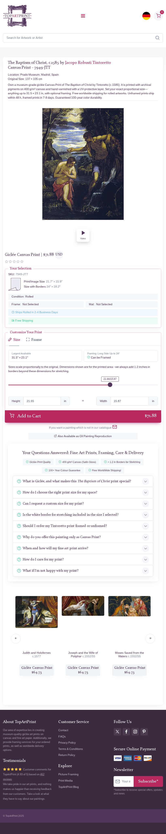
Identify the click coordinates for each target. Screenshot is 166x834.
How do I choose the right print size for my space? (60, 492)
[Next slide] (150, 639)
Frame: (25, 304)
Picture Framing (68, 774)
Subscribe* (148, 781)
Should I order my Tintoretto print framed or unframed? (65, 526)
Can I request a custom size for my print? (53, 503)
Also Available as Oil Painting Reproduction (85, 436)
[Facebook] (126, 731)
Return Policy (66, 755)
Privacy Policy (67, 742)
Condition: (22, 296)
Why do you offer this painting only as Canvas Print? (62, 537)
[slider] (110, 384)
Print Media (65, 780)
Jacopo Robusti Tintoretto (88, 63)
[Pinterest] (144, 731)
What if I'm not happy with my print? (50, 570)
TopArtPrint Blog (68, 787)
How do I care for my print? (43, 559)
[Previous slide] (16, 639)
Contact (63, 730)
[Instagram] (135, 731)
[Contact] (114, 427)
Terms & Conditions (70, 749)
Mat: (100, 304)
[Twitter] (117, 731)
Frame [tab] (36, 340)
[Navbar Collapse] (83, 16)
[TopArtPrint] (17, 15)
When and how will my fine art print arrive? (55, 548)
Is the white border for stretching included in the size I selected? (70, 515)
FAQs (62, 736)
